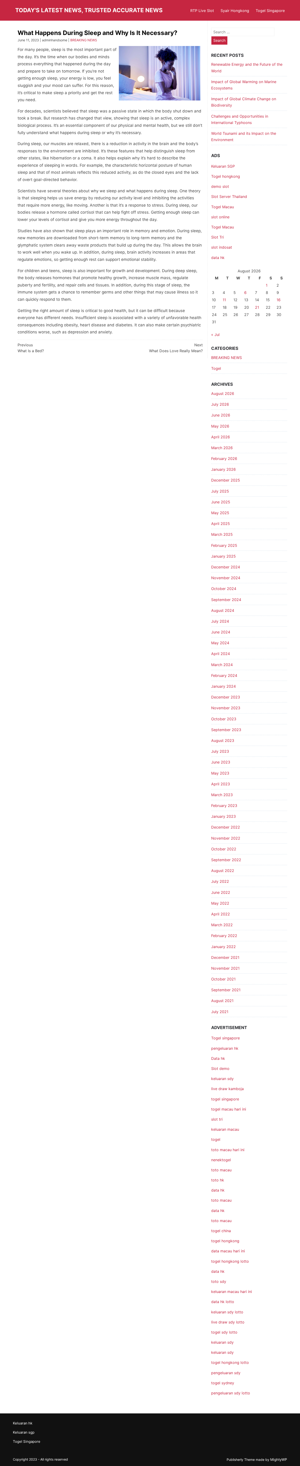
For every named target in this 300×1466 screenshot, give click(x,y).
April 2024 (220, 653)
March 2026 (222, 447)
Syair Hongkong (235, 10)
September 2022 (226, 859)
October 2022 (223, 849)
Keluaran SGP (223, 166)
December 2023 (225, 697)
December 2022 (225, 827)
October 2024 (223, 588)
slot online (220, 217)
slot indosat (221, 247)
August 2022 (222, 870)
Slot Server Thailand (229, 196)
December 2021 (225, 957)
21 (257, 307)
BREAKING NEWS (83, 40)
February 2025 (224, 545)
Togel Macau (222, 206)
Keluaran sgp (23, 1432)
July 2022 (220, 881)
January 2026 (223, 469)
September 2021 (225, 990)
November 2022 (225, 838)
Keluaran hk (22, 1423)
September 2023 (226, 729)
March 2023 (222, 794)
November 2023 (225, 708)
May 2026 (220, 426)
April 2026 (220, 437)
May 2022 (220, 903)
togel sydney (222, 1383)
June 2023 (220, 762)
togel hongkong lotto (230, 1362)
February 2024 (224, 675)
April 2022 (220, 914)
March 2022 (222, 924)
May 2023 (220, 773)
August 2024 (222, 610)
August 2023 (222, 740)
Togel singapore (225, 1038)
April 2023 (220, 784)
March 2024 (222, 664)
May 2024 (220, 642)
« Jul (215, 334)
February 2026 (224, 458)
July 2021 (219, 1011)
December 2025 (225, 480)
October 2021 (223, 979)
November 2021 (225, 968)
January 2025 (223, 556)
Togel (216, 368)
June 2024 (220, 632)
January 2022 (223, 946)
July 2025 (220, 491)
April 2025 (220, 523)
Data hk (218, 1058)
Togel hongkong (225, 176)
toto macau (221, 1220)
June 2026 (220, 415)
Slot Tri (217, 237)
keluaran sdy (222, 1078)
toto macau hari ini (227, 1149)
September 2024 (226, 599)
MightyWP (278, 1459)
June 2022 (220, 892)
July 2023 (220, 751)
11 (224, 299)
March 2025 (222, 534)
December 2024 (225, 567)
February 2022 (224, 935)
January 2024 (223, 686)
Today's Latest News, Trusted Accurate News (89, 10)
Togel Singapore (270, 10)
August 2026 (222, 393)
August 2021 (222, 1000)
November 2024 (225, 577)
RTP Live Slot (202, 10)
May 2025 (220, 512)
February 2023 (224, 805)
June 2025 (220, 502)
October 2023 (223, 719)
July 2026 (220, 404)
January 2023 (223, 816)
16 (279, 299)
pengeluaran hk (224, 1048)
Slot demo (220, 1068)
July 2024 (220, 621)
